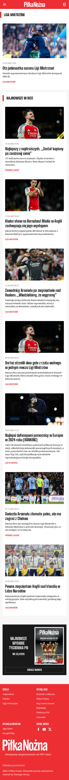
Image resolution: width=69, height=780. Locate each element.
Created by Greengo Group (16, 774)
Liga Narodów (11, 608)
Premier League (12, 170)
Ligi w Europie (11, 463)
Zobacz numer (34, 669)
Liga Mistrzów (9, 82)
